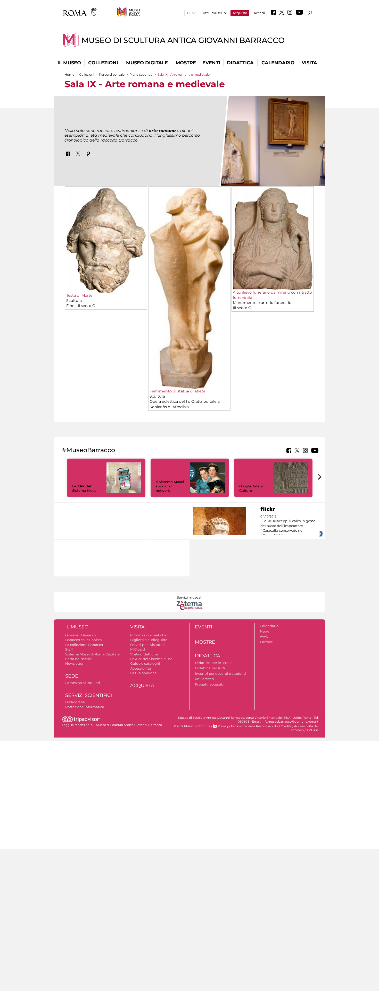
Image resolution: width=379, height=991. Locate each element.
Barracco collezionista (83, 640)
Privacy (223, 726)
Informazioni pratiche (148, 635)
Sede (71, 676)
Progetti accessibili (211, 684)
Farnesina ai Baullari (82, 683)
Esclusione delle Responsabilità (254, 726)
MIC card (137, 649)
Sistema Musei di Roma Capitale (92, 654)
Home (69, 74)
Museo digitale (147, 63)
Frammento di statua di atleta (177, 391)
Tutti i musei (211, 13)
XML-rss (312, 730)
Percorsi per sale (112, 74)
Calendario (277, 63)
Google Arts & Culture (251, 488)
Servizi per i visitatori (147, 645)
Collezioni (103, 63)
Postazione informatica (84, 707)
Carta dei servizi (78, 659)
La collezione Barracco (84, 645)
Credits (286, 726)
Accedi (259, 13)
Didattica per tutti (210, 668)
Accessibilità (140, 668)
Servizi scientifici (88, 695)
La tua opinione (143, 673)
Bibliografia (75, 702)
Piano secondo (141, 74)
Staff (69, 649)
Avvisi (264, 636)
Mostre (186, 63)
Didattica (240, 63)
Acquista (240, 13)
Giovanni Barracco (80, 635)
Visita (309, 63)
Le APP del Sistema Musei (84, 488)
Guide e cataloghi (145, 663)
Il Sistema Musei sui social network (170, 486)
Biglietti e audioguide (148, 640)
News (264, 631)
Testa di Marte (79, 295)
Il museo (69, 63)
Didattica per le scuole (214, 663)
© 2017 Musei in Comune (192, 726)
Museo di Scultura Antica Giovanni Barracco (183, 40)
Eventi (211, 63)
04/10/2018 (287, 526)
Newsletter (74, 663)
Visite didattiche (144, 654)
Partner (266, 642)
